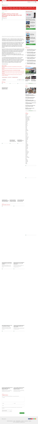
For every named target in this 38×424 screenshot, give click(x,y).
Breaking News (27, 117)
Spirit (33, 7)
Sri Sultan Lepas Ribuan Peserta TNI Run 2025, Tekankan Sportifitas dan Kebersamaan (27, 80)
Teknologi (26, 161)
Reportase (25, 7)
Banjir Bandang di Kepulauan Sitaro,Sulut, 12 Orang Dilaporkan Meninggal (20, 141)
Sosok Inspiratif (30, 7)
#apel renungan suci (4, 77)
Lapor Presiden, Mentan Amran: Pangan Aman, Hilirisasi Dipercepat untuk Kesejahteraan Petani (32, 34)
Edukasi (26, 124)
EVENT (26, 127)
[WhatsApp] (34, 419)
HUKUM (26, 132)
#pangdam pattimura (15, 77)
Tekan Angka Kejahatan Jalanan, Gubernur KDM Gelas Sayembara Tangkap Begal (30, 100)
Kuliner (26, 142)
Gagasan (26, 129)
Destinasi (26, 123)
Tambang (26, 160)
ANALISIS (26, 114)
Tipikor (26, 162)
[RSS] (35, 419)
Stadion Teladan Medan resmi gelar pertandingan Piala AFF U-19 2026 (29, 74)
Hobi (26, 131)
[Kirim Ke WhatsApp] (23, 79)
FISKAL (26, 128)
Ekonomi (26, 125)
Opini (26, 149)
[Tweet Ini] (19, 79)
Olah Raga (26, 147)
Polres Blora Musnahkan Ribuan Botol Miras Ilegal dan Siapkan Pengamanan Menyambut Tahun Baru (13, 73)
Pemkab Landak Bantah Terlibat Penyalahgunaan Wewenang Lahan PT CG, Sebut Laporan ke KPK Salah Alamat (30, 95)
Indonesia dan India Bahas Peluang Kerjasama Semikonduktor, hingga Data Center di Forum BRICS (32, 26)
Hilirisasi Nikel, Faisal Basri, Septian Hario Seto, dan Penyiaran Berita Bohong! (31, 52)
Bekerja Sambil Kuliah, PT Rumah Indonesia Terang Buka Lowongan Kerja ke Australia (31, 63)
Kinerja (22, 7)
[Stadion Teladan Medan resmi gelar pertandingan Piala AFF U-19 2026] (30, 71)
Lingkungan (26, 145)
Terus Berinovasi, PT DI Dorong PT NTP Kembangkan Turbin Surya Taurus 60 (32, 22)
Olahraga (26, 148)
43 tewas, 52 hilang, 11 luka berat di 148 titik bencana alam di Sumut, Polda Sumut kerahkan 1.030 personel (12, 75)
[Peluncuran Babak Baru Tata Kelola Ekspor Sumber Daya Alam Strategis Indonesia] (31, 15)
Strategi (20, 7)
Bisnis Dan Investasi (27, 116)
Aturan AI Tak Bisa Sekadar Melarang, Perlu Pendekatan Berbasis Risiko (30, 97)
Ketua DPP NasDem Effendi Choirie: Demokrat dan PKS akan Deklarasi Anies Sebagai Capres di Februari (31, 60)
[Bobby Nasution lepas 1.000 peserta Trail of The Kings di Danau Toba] (33, 77)
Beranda (3, 7)
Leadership (26, 144)
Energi (26, 126)
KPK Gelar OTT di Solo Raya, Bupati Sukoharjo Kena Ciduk (29, 108)
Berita (26, 115)
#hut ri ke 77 (9, 77)
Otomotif (26, 150)
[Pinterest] (31, 419)
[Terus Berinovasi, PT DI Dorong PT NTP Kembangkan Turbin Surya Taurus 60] (28, 22)
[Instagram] (32, 419)
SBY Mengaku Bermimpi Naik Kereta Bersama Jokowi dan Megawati (31, 50)
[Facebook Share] (17, 79)
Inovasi (17, 7)
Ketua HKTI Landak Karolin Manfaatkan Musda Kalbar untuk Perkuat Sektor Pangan (32, 38)
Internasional (10, 7)
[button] (34, 2)
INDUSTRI (26, 133)
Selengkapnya (30, 44)
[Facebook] (28, 419)
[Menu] (2, 2)
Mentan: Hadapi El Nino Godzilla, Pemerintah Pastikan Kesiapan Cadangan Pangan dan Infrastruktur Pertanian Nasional (32, 41)
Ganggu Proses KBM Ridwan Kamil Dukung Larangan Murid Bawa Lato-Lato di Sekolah (31, 58)
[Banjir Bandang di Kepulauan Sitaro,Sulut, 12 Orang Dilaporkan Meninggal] (20, 111)
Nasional (7, 7)
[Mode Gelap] (35, 2)
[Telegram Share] (22, 79)
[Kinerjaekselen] (4, 418)
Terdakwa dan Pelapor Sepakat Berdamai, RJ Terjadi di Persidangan (30, 103)
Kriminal (26, 141)
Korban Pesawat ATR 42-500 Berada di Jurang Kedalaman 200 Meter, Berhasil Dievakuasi (11, 67)
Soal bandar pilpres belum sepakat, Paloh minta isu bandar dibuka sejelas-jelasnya (31, 55)
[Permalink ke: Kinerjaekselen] (2, 18)
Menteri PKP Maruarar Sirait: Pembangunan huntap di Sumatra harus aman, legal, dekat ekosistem (13, 68)
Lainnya (26, 143)
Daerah (14, 7)
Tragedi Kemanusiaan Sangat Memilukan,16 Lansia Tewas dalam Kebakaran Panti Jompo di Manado (13, 71)
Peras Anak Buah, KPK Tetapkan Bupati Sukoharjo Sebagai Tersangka (30, 106)
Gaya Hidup (26, 130)
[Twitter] (30, 419)
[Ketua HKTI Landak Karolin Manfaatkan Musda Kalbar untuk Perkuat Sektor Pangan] (28, 38)
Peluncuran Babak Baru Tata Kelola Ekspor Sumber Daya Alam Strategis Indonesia (30, 20)
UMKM (26, 163)
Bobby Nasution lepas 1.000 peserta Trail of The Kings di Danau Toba (33, 80)
